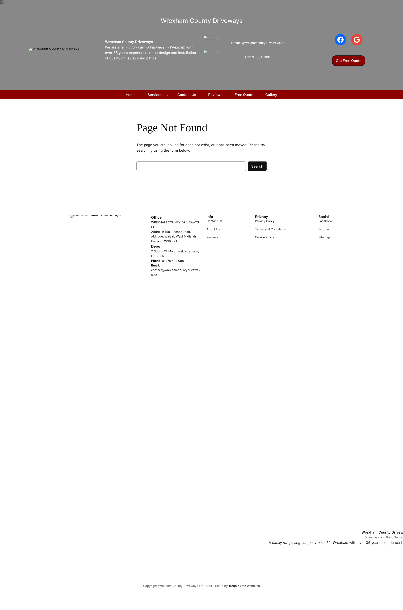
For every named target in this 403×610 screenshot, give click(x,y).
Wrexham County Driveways (129, 42)
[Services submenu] (168, 95)
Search (257, 166)
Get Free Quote (348, 61)
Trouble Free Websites (244, 586)
